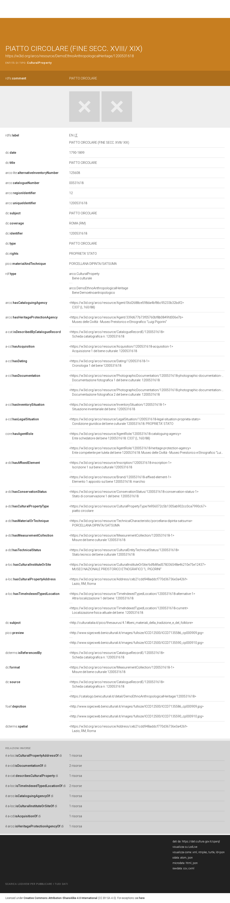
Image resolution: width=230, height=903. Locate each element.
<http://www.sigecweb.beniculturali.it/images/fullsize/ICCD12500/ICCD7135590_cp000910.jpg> (136, 642)
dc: (10, 152)
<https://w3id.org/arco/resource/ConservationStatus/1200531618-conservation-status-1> (134, 494)
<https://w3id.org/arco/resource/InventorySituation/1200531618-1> (117, 407)
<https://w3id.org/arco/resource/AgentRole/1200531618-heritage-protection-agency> (147, 450)
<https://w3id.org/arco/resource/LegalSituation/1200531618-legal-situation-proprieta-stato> (135, 421)
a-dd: (22, 463)
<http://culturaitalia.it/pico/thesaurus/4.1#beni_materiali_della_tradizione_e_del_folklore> (131, 623)
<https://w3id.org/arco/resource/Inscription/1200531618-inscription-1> (120, 465)
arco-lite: (32, 173)
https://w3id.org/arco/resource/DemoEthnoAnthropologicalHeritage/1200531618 (69, 56)
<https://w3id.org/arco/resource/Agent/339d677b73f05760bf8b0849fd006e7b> (126, 320)
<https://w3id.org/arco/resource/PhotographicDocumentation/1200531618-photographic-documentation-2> (147, 392)
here (142, 898)
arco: (22, 183)
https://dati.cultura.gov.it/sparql (201, 841)
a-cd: (20, 346)
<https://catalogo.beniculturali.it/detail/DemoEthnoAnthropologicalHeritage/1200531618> (132, 696)
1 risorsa (75, 755)
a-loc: (28, 564)
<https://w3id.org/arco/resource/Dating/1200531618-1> (109, 363)
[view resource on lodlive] (222, 29)
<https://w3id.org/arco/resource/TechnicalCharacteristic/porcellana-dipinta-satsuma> (130, 523)
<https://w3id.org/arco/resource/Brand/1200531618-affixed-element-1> (120, 479)
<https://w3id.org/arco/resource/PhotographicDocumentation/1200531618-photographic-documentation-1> (147, 378)
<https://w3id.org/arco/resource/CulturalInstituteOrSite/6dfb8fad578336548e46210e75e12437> (137, 567)
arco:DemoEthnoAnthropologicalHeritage (98, 290)
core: (19, 434)
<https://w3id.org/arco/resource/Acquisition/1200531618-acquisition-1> (121, 349)
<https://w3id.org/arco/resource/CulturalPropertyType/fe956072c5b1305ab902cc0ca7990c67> (137, 508)
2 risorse (75, 765)
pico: (25, 263)
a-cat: (33, 332)
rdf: (10, 274)
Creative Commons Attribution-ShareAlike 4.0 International (60, 898)
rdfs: (15, 78)
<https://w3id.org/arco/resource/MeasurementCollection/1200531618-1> (121, 538)
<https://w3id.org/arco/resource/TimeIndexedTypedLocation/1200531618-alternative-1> (132, 596)
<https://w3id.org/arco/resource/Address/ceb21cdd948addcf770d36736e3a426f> (128, 581)
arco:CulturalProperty (84, 276)
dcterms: (23, 653)
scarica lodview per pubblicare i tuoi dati (36, 884)
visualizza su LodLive (184, 846)
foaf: (15, 706)
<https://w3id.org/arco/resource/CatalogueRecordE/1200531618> (116, 334)
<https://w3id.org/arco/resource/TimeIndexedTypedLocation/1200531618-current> (128, 610)
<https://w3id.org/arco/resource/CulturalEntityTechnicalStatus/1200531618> (124, 552)
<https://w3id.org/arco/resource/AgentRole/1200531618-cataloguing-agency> (125, 436)
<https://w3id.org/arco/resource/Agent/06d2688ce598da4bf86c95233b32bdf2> (126, 305)
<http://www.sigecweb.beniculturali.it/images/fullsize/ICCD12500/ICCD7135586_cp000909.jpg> (136, 633)
